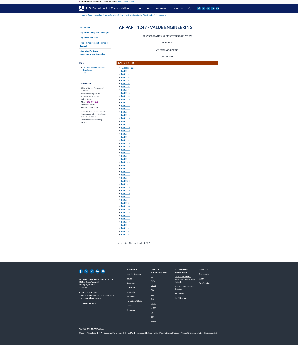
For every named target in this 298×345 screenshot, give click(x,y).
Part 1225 (125, 146)
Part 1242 (125, 199)
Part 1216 (125, 118)
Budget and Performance (113, 333)
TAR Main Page (127, 67)
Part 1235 (125, 177)
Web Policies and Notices (169, 333)
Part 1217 (125, 121)
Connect (176, 8)
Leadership (131, 292)
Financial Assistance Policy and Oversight (94, 44)
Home (83, 15)
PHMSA (153, 321)
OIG (152, 312)
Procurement (161, 15)
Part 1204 (125, 80)
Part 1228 (125, 155)
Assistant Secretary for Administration (109, 15)
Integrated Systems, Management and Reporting (92, 53)
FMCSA (153, 286)
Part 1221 (125, 133)
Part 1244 (125, 206)
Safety (201, 278)
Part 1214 (125, 111)
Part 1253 (125, 234)
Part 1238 (125, 187)
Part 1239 (125, 190)
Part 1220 (125, 130)
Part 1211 (125, 102)
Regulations (131, 296)
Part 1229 (125, 159)
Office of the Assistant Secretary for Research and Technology (185, 279)
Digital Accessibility (211, 333)
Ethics (156, 333)
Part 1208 (125, 93)
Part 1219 (125, 127)
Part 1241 (125, 196)
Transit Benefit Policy (134, 301)
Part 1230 (125, 162)
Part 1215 (125, 115)
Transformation (204, 283)
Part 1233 (125, 171)
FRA (152, 290)
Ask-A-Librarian (180, 298)
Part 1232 (125, 168)
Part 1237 (125, 184)
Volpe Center (179, 293)
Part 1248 (125, 218)
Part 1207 (125, 89)
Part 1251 (125, 228)
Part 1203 (125, 77)
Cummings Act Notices (143, 333)
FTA (152, 295)
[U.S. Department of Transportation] (104, 8)
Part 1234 (125, 174)
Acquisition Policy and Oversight (94, 32)
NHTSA (153, 308)
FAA (152, 277)
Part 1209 (125, 96)
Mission (90, 15)
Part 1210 (125, 99)
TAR (84, 73)
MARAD (153, 304)
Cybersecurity (204, 274)
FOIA (100, 333)
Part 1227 (125, 152)
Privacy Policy (92, 333)
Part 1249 (125, 221)
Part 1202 (125, 74)
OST (152, 317)
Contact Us (131, 310)
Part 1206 (125, 86)
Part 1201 (125, 71)
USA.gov (82, 333)
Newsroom (131, 283)
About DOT (144, 8)
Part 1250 (125, 225)
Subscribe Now (88, 303)
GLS (152, 299)
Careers (129, 305)
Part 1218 (125, 124)
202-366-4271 (92, 102)
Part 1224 (125, 143)
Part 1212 (125, 105)
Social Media (131, 287)
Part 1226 (125, 149)
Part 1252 (125, 231)
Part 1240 (125, 193)
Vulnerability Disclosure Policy (191, 333)
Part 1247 (125, 215)
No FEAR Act (129, 333)
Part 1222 (125, 137)
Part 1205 (125, 83)
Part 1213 (125, 108)
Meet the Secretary (134, 274)
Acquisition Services (89, 37)
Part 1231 (125, 165)
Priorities (161, 8)
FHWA (153, 281)
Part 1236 (125, 181)
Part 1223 (125, 140)
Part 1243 (125, 203)
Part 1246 (125, 212)
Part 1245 (125, 209)
